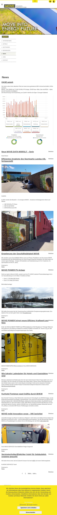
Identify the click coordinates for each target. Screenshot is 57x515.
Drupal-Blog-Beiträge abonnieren (2, 476)
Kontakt (5, 60)
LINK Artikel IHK (44, 421)
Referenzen (6, 50)
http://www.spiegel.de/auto (8, 386)
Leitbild (5, 44)
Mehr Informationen (28, 502)
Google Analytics (32, 504)
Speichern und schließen (28, 507)
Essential (23, 504)
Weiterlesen (50, 151)
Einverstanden (30, 512)
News (4, 53)
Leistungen (6, 47)
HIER (33, 460)
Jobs (4, 57)
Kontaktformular (27, 313)
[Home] (15, 9)
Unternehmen (7, 40)
